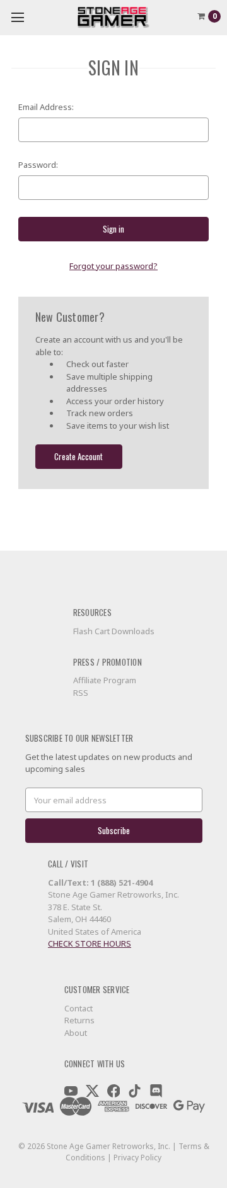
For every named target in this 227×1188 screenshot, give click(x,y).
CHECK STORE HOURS (89, 943)
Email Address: (46, 107)
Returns (79, 1020)
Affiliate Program (104, 680)
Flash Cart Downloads (113, 631)
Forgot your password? (113, 266)
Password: (38, 164)
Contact (78, 1008)
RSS (80, 692)
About (75, 1032)
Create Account (78, 456)
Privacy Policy (137, 1157)
